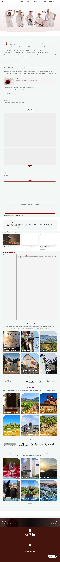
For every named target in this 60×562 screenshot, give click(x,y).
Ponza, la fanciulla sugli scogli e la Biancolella (27, 255)
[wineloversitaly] (6, 1)
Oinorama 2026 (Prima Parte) (12, 478)
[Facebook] (27, 111)
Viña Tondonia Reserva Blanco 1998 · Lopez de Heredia (46, 411)
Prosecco (11, 215)
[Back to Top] (56, 558)
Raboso (15, 215)
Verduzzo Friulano (20, 215)
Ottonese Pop (6, 246)
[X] (29, 111)
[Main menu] (57, 1)
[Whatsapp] (31, 111)
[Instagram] (32, 111)
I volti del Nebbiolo (17, 78)
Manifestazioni (29, 9)
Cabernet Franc (7, 215)
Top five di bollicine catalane (11, 412)
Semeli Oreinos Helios (10, 499)
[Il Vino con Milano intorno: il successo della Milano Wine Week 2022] (48, 239)
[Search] (55, 556)
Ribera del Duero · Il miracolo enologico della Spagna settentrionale (12, 433)
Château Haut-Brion (9, 371)
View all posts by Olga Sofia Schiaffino (17, 227)
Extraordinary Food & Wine (28, 246)
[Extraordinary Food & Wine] (30, 239)
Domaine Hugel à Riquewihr (29, 350)
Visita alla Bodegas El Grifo (29, 434)
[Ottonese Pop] (11, 239)
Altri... (30, 376)
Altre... (30, 166)
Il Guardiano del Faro (45, 478)
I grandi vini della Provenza (47, 350)
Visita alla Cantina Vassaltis (29, 478)
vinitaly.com (30, 180)
